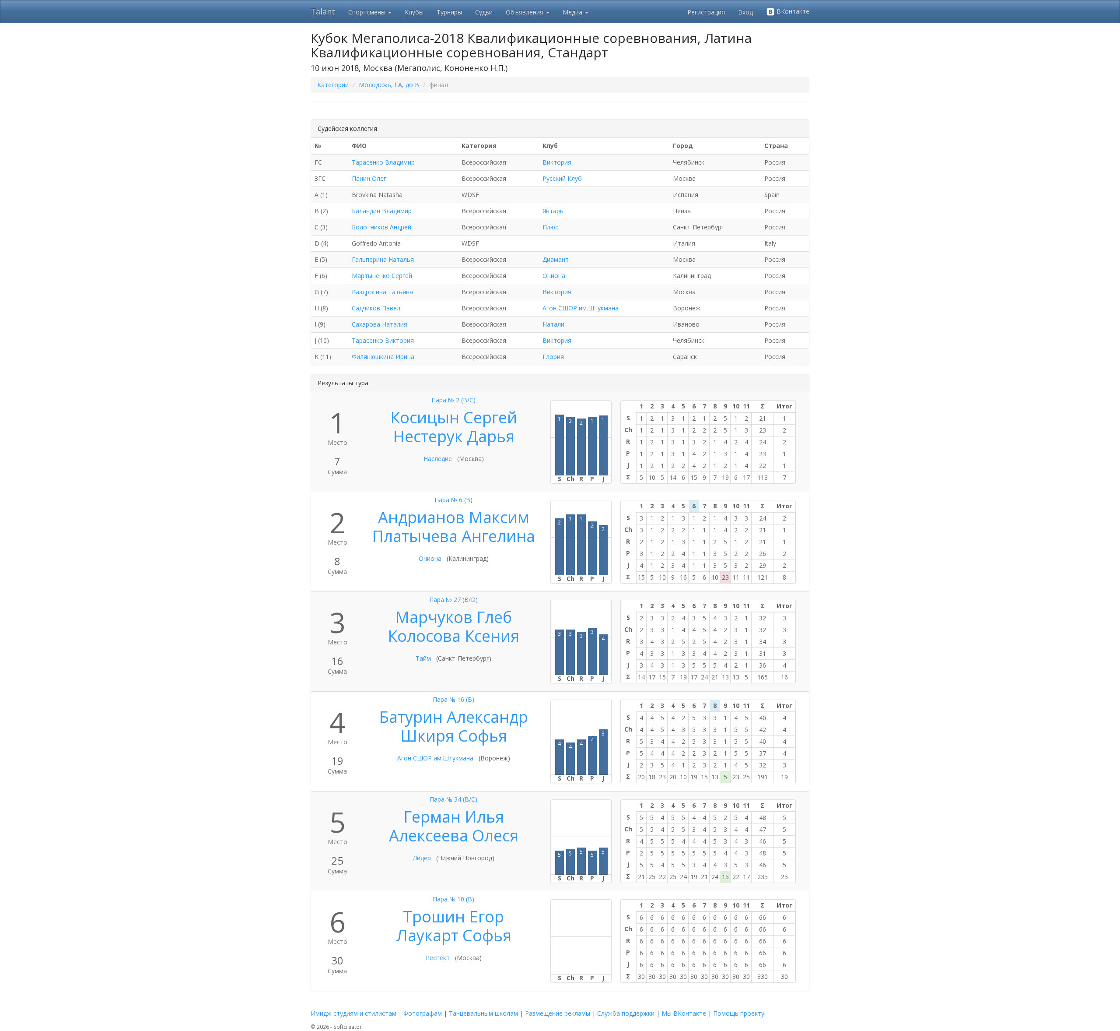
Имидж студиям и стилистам (353, 1013)
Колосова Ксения (453, 636)
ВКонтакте (792, 11)
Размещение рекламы (557, 1013)
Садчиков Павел (376, 308)
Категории (333, 85)
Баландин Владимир (382, 211)
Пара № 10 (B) (453, 899)
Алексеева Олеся (453, 835)
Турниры (449, 12)
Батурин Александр (453, 717)
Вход (745, 12)
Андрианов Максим (453, 517)
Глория (553, 356)
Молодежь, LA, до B (389, 85)
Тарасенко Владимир (383, 162)
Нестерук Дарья (453, 436)
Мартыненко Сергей (382, 275)
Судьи (484, 12)
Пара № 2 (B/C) (453, 400)
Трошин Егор (453, 916)
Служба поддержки (625, 1013)
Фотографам (422, 1013)
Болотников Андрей (381, 227)
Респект (438, 958)
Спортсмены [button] (367, 12)
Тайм (423, 658)
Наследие (438, 458)
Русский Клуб (562, 178)
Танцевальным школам (483, 1013)
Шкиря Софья (453, 735)
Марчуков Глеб (453, 617)
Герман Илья (453, 816)
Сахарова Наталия (379, 324)
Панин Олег (369, 178)
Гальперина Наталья (383, 259)
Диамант (555, 259)
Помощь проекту (738, 1013)
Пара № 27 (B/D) (453, 599)
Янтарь (553, 211)
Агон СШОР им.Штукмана (580, 308)
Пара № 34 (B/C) (453, 799)
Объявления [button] (525, 12)
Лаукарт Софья (453, 935)
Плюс (550, 227)
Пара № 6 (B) (453, 500)
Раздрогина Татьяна (382, 292)
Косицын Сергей (453, 417)
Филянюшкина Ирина (383, 356)
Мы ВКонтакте (684, 1013)
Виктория (556, 162)
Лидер (422, 858)
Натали (553, 324)
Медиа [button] (573, 12)
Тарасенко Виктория (383, 340)
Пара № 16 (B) (453, 699)
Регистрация (706, 12)
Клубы (414, 12)
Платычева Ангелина (453, 536)
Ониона (553, 275)
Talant (323, 11)
